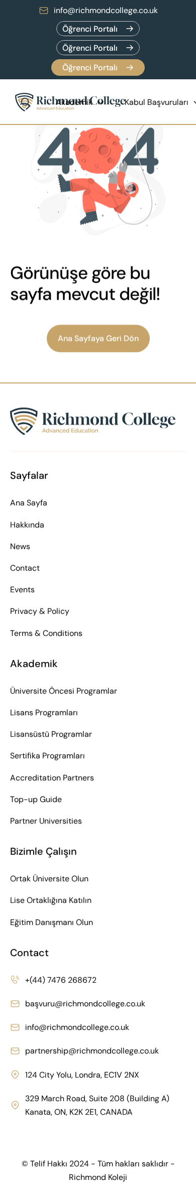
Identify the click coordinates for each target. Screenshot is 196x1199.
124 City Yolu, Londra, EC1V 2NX (82, 1074)
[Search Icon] (26, 102)
